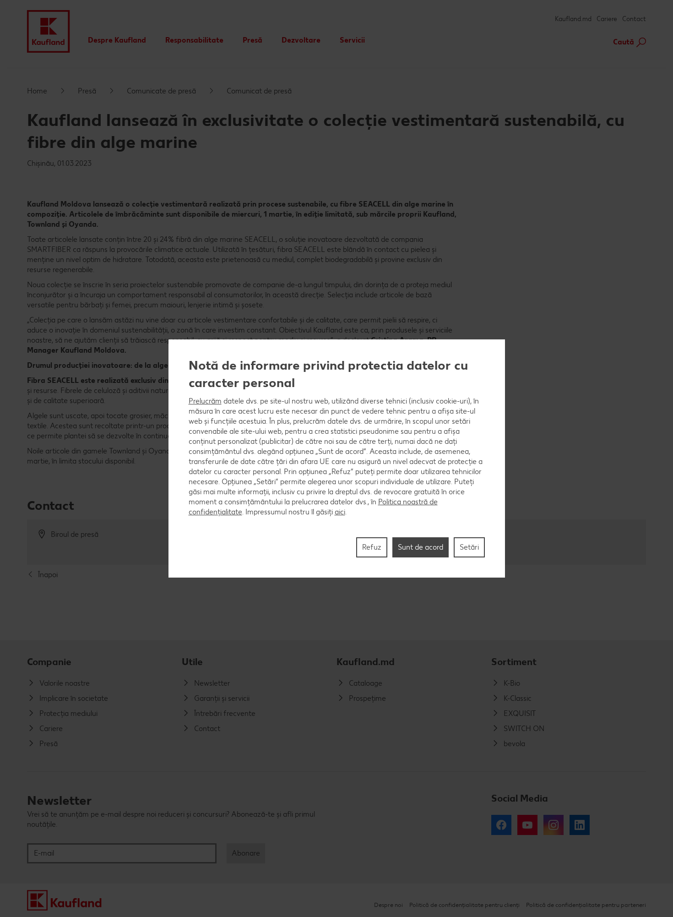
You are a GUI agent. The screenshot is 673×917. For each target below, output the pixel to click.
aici (340, 512)
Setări (469, 547)
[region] (336, 458)
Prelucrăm (205, 401)
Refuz (371, 547)
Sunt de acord (420, 547)
